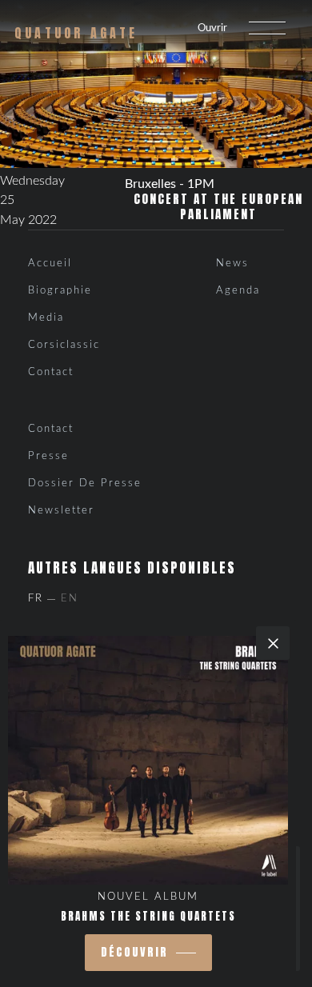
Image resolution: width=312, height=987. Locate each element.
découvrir (134, 952)
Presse (48, 456)
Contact (51, 372)
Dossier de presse (85, 483)
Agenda (238, 291)
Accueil (50, 263)
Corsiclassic (64, 345)
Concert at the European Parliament (218, 206)
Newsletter (61, 510)
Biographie (60, 291)
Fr (35, 598)
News (232, 263)
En (69, 598)
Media (46, 318)
